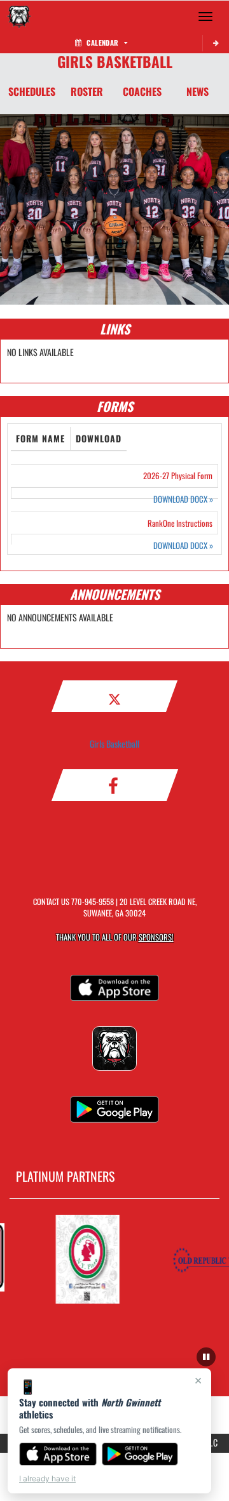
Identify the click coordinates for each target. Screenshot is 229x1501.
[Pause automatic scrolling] (206, 1356)
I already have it (47, 1478)
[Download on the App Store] (58, 1454)
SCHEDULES (31, 91)
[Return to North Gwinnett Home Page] (19, 16)
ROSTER (87, 91)
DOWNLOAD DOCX (183, 499)
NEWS (197, 91)
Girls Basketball (114, 743)
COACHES (142, 91)
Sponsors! (156, 937)
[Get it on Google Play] (140, 1454)
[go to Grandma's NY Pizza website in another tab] (84, 1259)
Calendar (102, 42)
